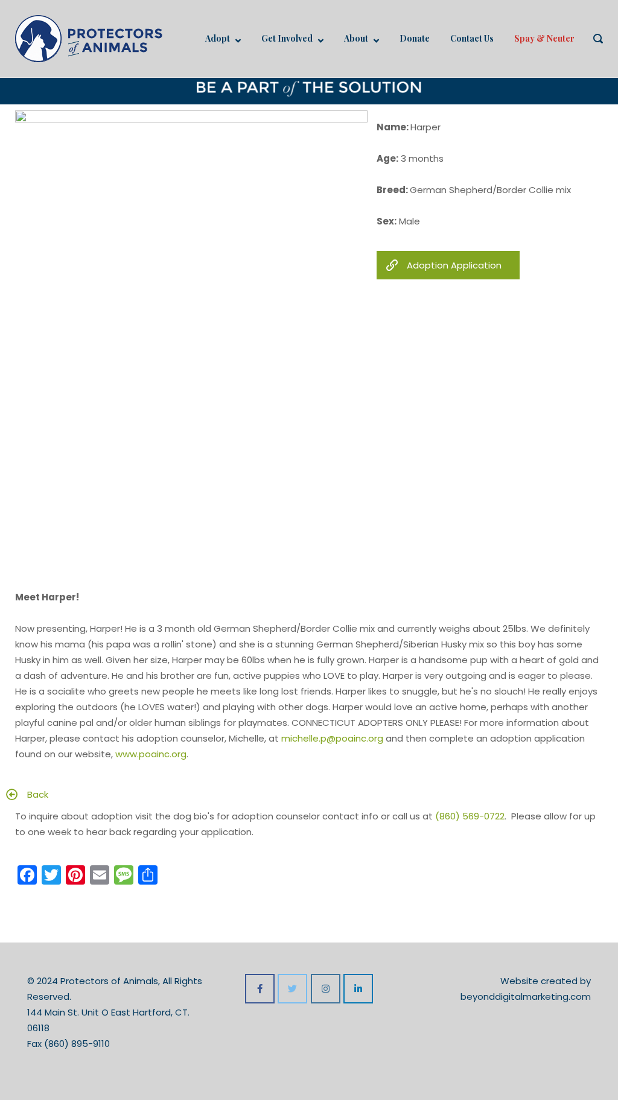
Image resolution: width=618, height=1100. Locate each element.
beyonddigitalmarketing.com (525, 996)
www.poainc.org (150, 754)
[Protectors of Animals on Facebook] (260, 988)
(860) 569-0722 (470, 816)
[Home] (88, 37)
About (356, 38)
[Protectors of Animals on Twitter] (292, 988)
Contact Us (472, 38)
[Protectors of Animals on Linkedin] (358, 988)
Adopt (217, 38)
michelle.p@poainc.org (332, 738)
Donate (415, 38)
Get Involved (287, 38)
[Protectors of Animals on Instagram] (325, 988)
